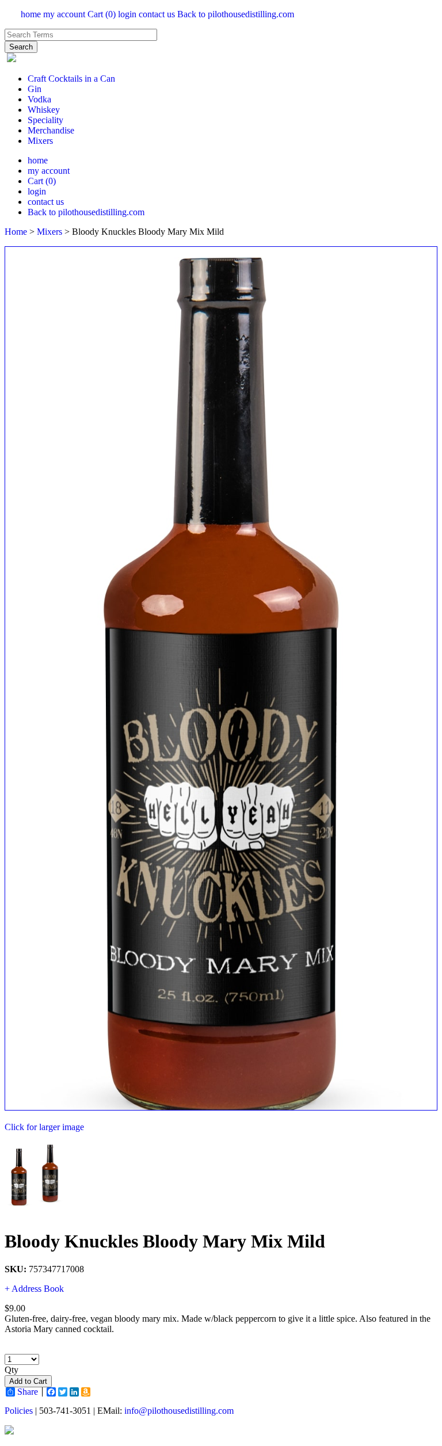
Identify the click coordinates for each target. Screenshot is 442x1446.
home (31, 14)
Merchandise (51, 130)
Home (16, 231)
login (127, 14)
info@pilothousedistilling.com (179, 1411)
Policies (19, 1411)
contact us (157, 14)
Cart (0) (101, 14)
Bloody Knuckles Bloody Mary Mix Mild (165, 1241)
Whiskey (44, 110)
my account (64, 14)
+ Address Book (34, 1289)
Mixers (40, 141)
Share (27, 1392)
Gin (34, 89)
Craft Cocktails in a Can (71, 78)
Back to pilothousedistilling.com (235, 14)
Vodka (39, 99)
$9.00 (15, 1308)
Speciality (45, 120)
